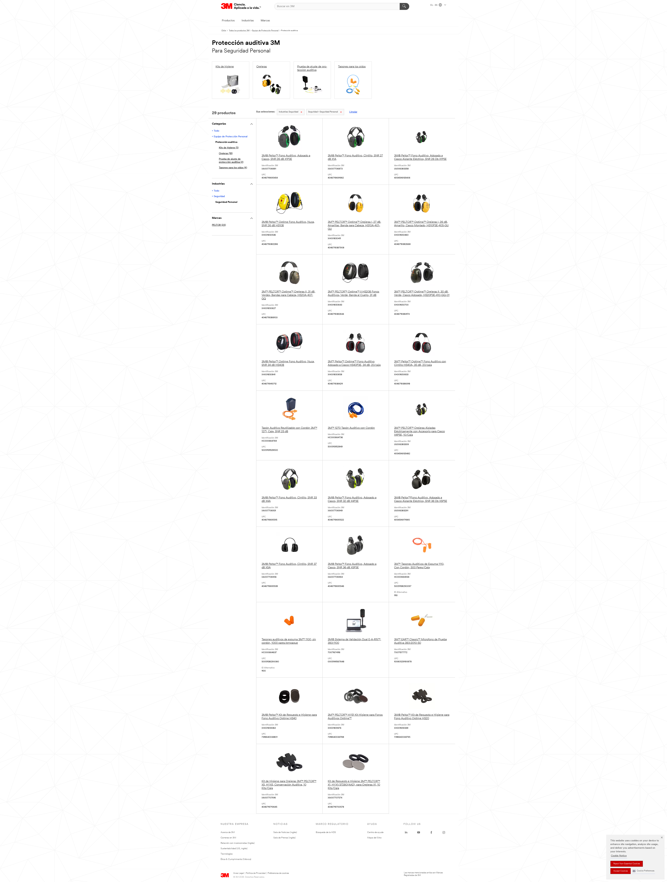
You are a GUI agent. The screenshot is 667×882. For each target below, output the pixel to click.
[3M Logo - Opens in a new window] (241, 6)
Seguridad (288, 112)
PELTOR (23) (219, 225)
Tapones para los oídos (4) (233, 167)
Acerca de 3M (228, 832)
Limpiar (353, 112)
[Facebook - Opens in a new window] (431, 832)
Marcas (265, 20)
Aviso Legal (238, 873)
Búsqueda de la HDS (326, 832)
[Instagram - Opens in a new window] (443, 832)
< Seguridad (218, 196)
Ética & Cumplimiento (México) (236, 859)
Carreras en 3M (228, 838)
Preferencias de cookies (278, 873)
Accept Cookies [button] (620, 871)
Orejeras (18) (226, 153)
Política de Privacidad (256, 873)
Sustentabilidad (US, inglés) (234, 848)
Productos (228, 20)
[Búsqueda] (404, 6)
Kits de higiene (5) (228, 148)
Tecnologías (227, 854)
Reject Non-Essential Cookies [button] (626, 864)
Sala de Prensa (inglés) (284, 838)
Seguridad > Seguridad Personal (323, 112)
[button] (643, 871)
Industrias (248, 20)
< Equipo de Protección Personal (229, 136)
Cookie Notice (619, 856)
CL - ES (434, 5)
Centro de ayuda (375, 832)
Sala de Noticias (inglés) (285, 832)
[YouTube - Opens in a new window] (418, 832)
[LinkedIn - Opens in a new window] (406, 832)
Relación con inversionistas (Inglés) (238, 843)
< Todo (215, 131)
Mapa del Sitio (374, 838)
